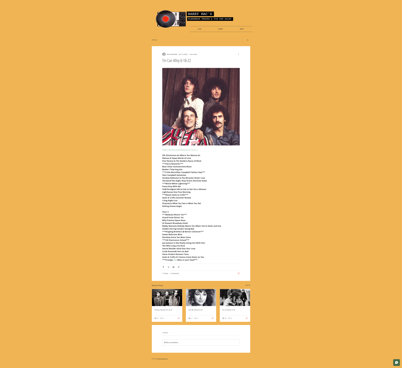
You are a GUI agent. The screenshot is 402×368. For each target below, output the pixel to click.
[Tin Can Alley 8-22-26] (235, 297)
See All (247, 285)
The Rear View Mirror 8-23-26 (163, 310)
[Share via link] (179, 267)
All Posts (154, 40)
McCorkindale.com (163, 359)
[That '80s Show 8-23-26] (201, 297)
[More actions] (238, 54)
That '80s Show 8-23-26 (195, 310)
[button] (248, 40)
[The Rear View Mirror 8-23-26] (167, 297)
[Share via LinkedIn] (174, 267)
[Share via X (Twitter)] (168, 267)
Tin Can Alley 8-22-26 (228, 310)
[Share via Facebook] (163, 267)
